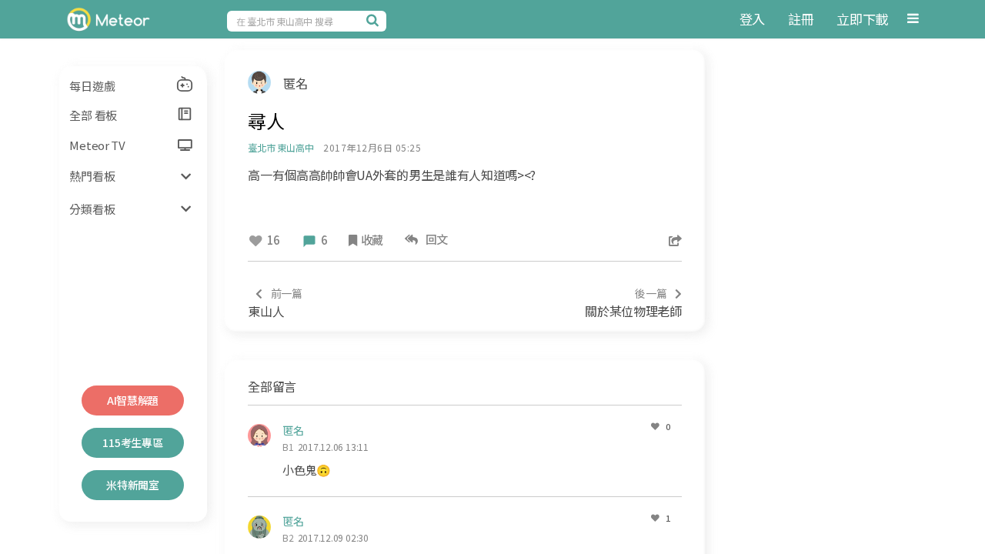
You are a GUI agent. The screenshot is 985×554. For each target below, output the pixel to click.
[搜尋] (374, 20)
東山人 (275, 302)
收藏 (372, 240)
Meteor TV (97, 145)
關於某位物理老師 (633, 302)
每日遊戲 (92, 86)
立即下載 (862, 18)
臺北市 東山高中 (280, 147)
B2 (288, 537)
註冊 (800, 18)
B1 (288, 446)
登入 (752, 18)
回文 (434, 239)
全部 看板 (93, 115)
